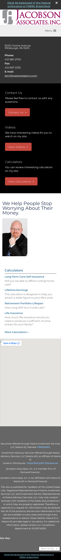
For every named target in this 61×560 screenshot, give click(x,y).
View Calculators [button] (19, 181)
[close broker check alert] (56, 3)
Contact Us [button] (15, 112)
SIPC (47, 447)
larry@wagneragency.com (21, 75)
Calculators (14, 270)
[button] (50, 30)
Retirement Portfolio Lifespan (24, 303)
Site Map (5, 538)
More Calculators (17, 332)
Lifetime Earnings (16, 290)
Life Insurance (14, 313)
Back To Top (48, 548)
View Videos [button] (16, 147)
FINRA (40, 447)
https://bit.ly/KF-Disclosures (42, 463)
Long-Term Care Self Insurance (24, 276)
